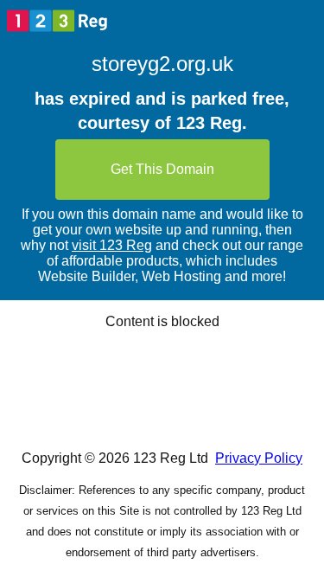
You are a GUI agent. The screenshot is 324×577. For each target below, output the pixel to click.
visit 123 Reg (112, 245)
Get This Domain (162, 169)
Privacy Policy (258, 458)
